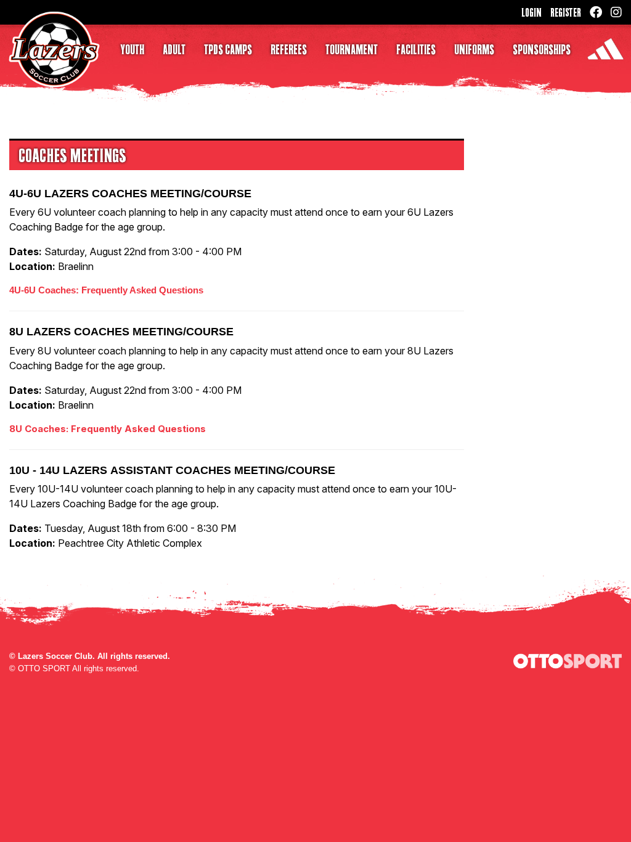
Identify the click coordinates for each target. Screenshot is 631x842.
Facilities (416, 49)
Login (531, 12)
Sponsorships (542, 49)
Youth (132, 49)
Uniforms (474, 49)
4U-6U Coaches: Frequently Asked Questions (106, 290)
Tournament (351, 49)
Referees (289, 49)
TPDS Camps (228, 49)
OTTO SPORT (44, 668)
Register (565, 12)
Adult (174, 49)
